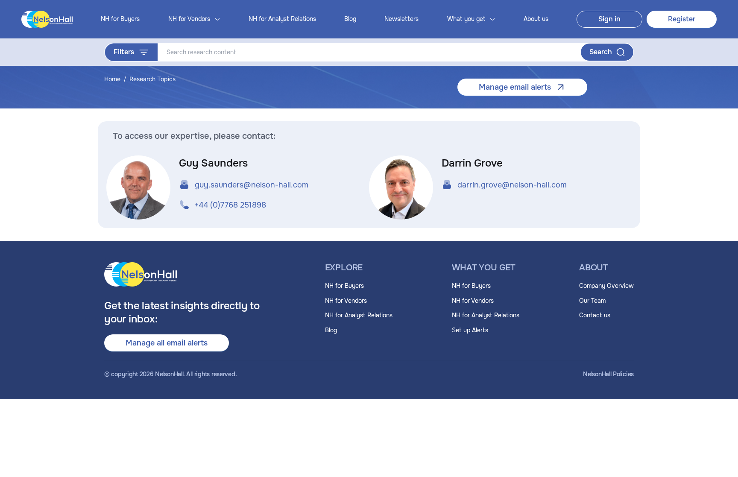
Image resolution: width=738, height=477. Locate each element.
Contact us (594, 315)
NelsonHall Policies (608, 374)
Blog (350, 19)
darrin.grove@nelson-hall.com (512, 185)
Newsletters (401, 19)
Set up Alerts (470, 330)
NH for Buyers (120, 19)
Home (112, 78)
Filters (124, 51)
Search (600, 51)
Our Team (592, 300)
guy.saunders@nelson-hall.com (251, 185)
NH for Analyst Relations (282, 19)
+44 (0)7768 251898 (230, 205)
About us (536, 19)
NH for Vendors (346, 300)
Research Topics (152, 78)
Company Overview (606, 286)
